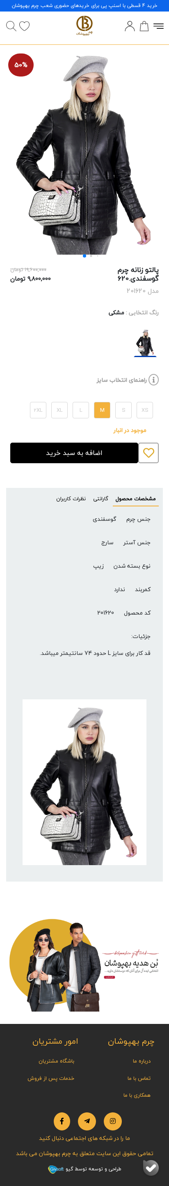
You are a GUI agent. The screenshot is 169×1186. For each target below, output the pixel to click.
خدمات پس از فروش (50, 1078)
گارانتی (100, 498)
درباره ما (142, 1060)
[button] (84, 256)
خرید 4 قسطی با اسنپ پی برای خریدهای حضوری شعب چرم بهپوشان (85, 5)
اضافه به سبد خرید (74, 453)
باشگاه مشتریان (56, 1060)
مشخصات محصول (136, 498)
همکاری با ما (137, 1095)
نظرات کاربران (71, 498)
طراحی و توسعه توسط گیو (92, 1169)
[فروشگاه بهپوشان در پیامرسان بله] (151, 1168)
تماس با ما (139, 1078)
